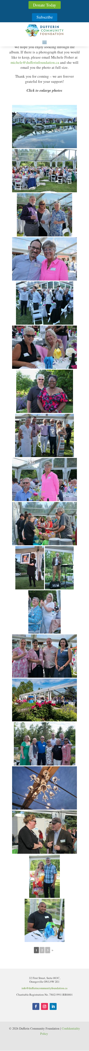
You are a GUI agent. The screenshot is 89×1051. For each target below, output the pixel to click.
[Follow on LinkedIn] (53, 1006)
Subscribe (45, 17)
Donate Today (44, 5)
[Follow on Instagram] (44, 1006)
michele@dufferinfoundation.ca (35, 62)
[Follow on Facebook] (35, 1006)
